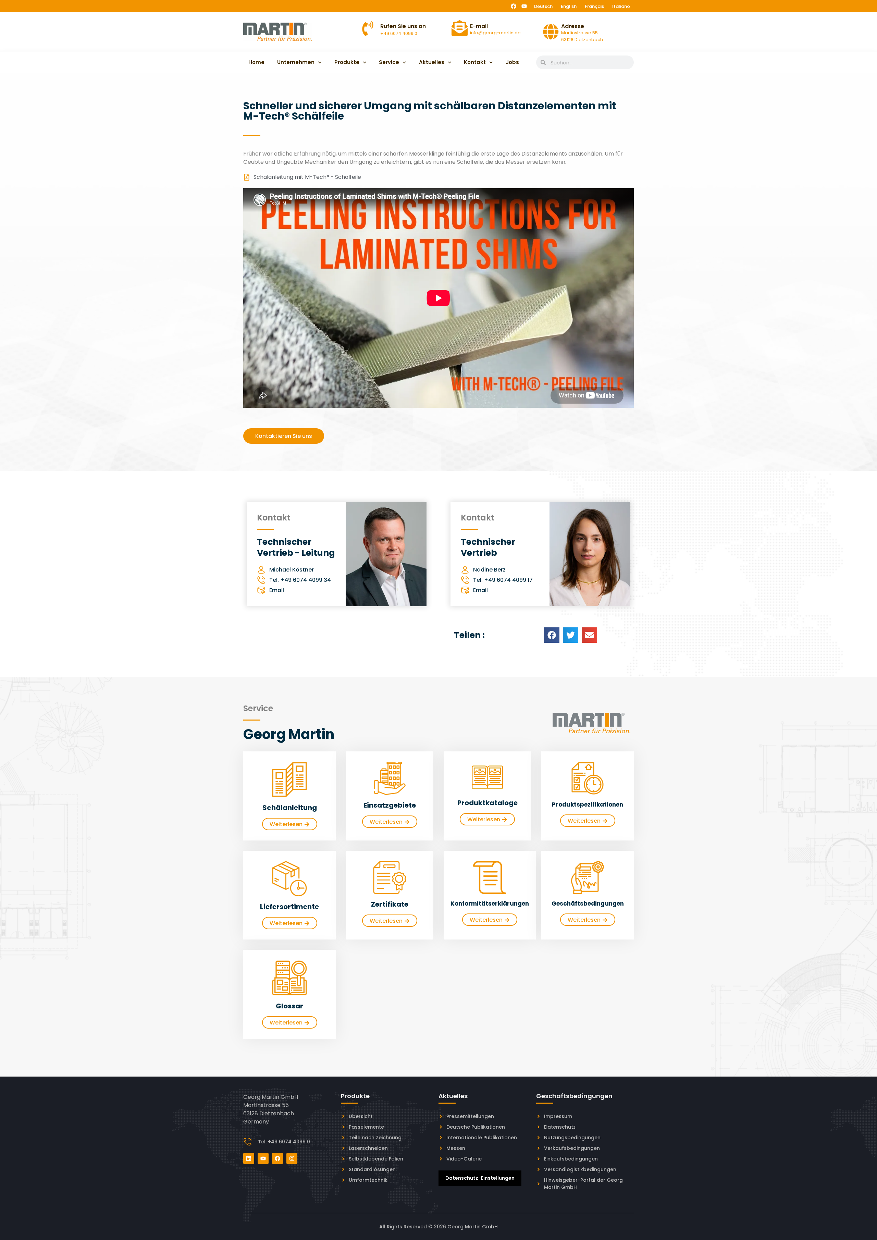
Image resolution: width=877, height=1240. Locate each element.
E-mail (479, 26)
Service (389, 62)
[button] (551, 635)
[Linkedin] (248, 1158)
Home (256, 62)
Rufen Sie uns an (403, 26)
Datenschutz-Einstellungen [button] (480, 1178)
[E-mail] (460, 28)
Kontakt (475, 62)
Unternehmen (295, 62)
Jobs (512, 62)
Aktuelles (431, 62)
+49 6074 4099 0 (398, 33)
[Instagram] (291, 1158)
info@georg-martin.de (495, 32)
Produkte (346, 62)
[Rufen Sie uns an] (367, 28)
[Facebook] (513, 6)
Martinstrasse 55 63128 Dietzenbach (582, 36)
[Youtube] (524, 6)
